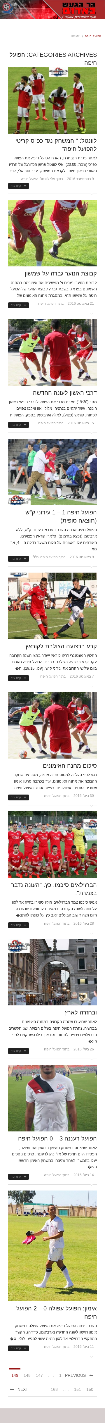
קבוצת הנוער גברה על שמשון (61, 273)
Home (75, 36)
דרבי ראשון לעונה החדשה (65, 393)
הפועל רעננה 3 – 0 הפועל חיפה (57, 1138)
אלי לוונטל (47, 179)
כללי (35, 557)
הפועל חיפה (29, 179)
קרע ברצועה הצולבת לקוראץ (61, 646)
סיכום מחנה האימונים (70, 765)
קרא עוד (16, 185)
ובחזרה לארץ (81, 1012)
